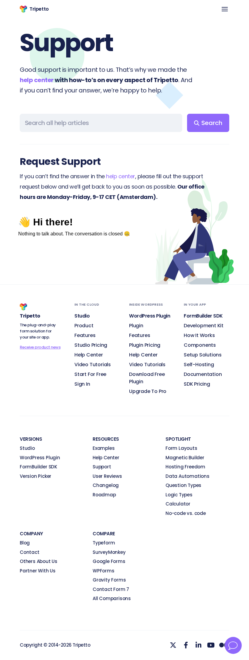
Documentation (203, 374)
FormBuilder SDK (38, 467)
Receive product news (40, 347)
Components (200, 345)
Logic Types (179, 495)
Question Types (183, 485)
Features (84, 335)
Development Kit (203, 325)
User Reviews (107, 476)
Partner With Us (38, 571)
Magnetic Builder (184, 457)
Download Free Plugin (147, 378)
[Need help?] (233, 645)
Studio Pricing (90, 345)
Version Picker (35, 476)
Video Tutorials (92, 364)
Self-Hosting (199, 364)
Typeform (104, 543)
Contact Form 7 (111, 589)
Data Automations (187, 476)
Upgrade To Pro (147, 391)
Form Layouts (181, 448)
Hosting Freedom (185, 467)
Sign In (82, 383)
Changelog (106, 485)
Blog (25, 543)
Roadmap (104, 495)
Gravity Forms (109, 580)
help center (37, 80)
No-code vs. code (185, 513)
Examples (103, 448)
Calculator (177, 504)
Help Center (88, 354)
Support (102, 467)
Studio (27, 448)
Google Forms (109, 561)
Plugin (136, 325)
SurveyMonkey (109, 552)
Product (84, 325)
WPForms (103, 571)
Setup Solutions (203, 354)
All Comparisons (112, 598)
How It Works (199, 335)
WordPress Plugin (40, 457)
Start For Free (90, 374)
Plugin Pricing (144, 345)
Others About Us (38, 561)
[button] (224, 10)
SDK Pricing (197, 383)
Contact (29, 552)
